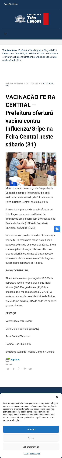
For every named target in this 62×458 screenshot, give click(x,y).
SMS (7, 86)
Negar (31, 438)
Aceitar (31, 429)
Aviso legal (35, 454)
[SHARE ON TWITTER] (8, 369)
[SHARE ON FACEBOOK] (13, 369)
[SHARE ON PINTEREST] (24, 369)
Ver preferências (31, 446)
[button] (57, 397)
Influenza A (48, 83)
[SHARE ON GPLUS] (19, 369)
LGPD (26, 454)
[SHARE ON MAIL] (30, 369)
